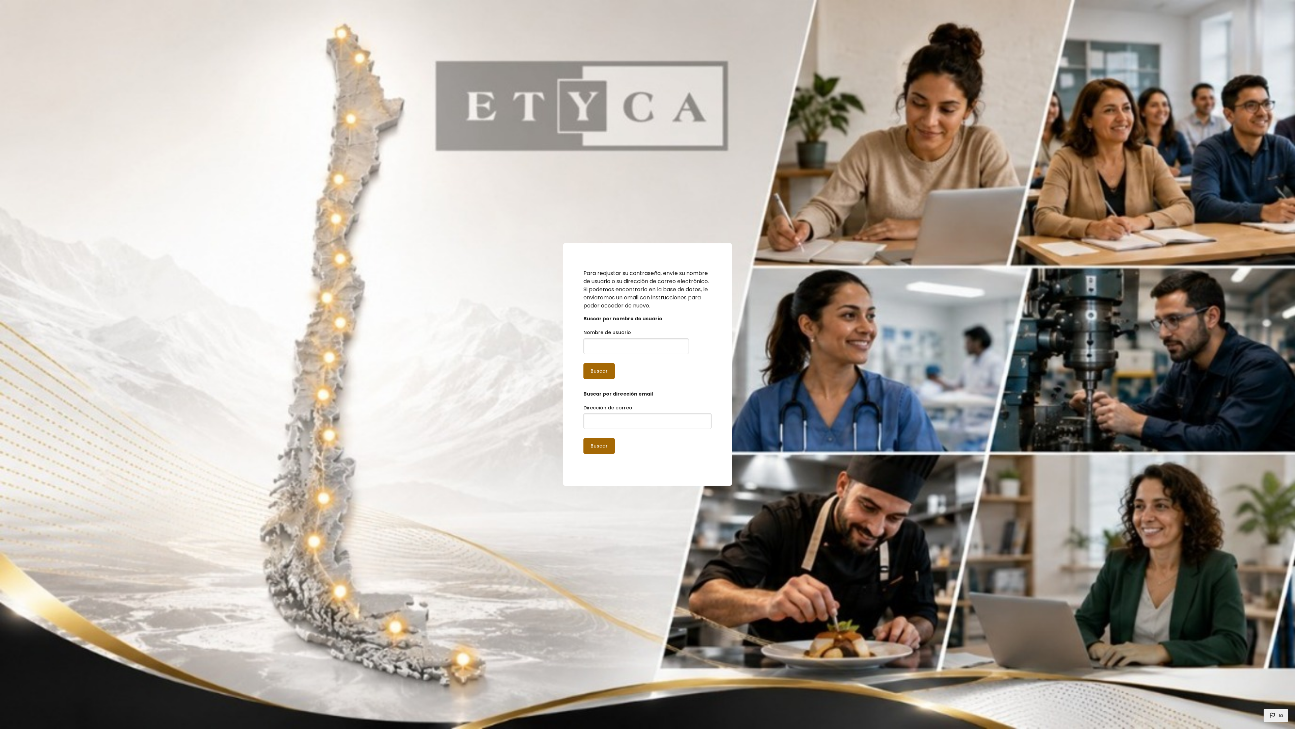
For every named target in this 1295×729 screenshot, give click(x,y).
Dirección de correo (607, 407)
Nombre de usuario (607, 332)
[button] (1276, 715)
